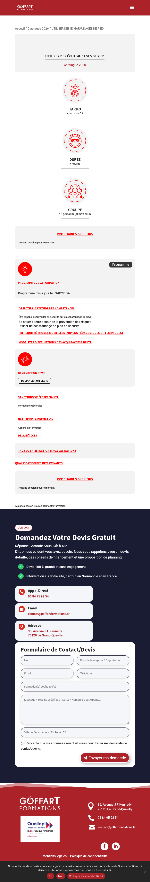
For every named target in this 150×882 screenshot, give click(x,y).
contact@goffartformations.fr (49, 614)
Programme (120, 265)
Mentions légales (55, 856)
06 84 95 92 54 (38, 596)
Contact (23, 527)
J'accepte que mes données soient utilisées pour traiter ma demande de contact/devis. (74, 745)
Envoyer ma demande (107, 757)
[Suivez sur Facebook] (104, 846)
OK (50, 876)
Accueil (20, 28)
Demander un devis (34, 380)
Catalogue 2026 (38, 28)
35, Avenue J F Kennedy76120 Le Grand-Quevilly (45, 633)
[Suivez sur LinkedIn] (116, 846)
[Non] (145, 872)
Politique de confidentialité (89, 856)
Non (60, 876)
